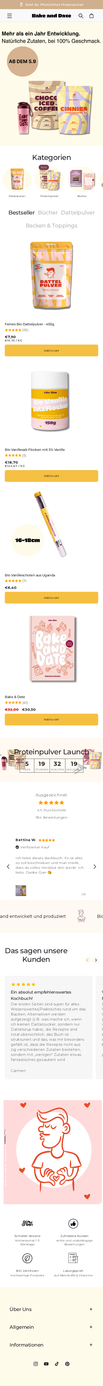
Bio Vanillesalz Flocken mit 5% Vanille (35, 450)
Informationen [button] (27, 1345)
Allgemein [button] (22, 1327)
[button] (9, 16)
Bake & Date (15, 697)
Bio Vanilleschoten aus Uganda (30, 575)
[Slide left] (87, 960)
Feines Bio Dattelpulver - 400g (29, 324)
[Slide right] (95, 960)
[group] (51, 84)
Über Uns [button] (20, 1309)
